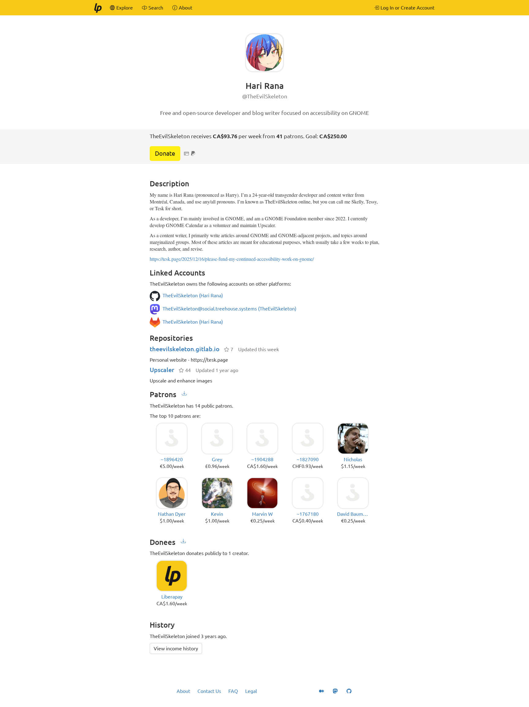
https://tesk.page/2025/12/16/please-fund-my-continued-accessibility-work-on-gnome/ (232, 259)
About (183, 691)
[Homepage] (97, 7)
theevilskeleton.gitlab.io (184, 348)
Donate (165, 153)
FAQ (233, 691)
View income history (176, 648)
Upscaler (162, 369)
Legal (251, 691)
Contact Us (209, 691)
